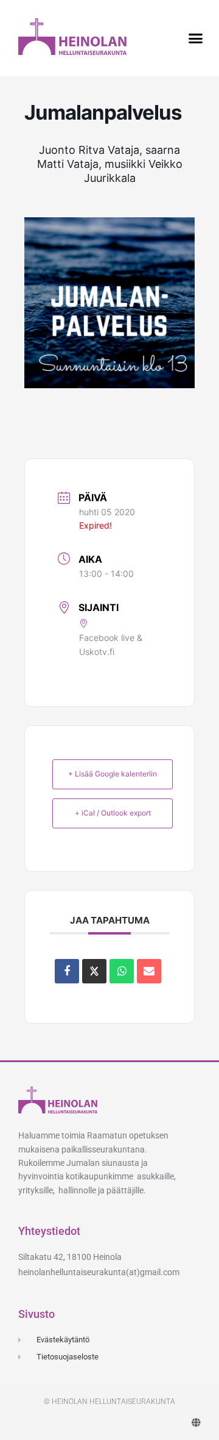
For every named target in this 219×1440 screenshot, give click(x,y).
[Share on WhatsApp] (121, 971)
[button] (195, 38)
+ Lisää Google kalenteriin (112, 773)
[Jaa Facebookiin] (67, 971)
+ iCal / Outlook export (113, 812)
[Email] (149, 971)
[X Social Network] (94, 971)
